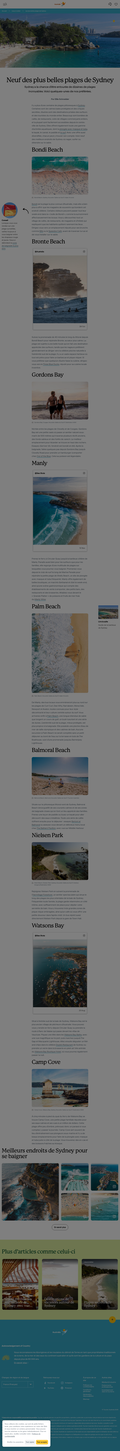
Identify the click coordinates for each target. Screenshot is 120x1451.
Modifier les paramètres (15, 1442)
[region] (26, 1433)
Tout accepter (42, 1442)
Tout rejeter (30, 1442)
